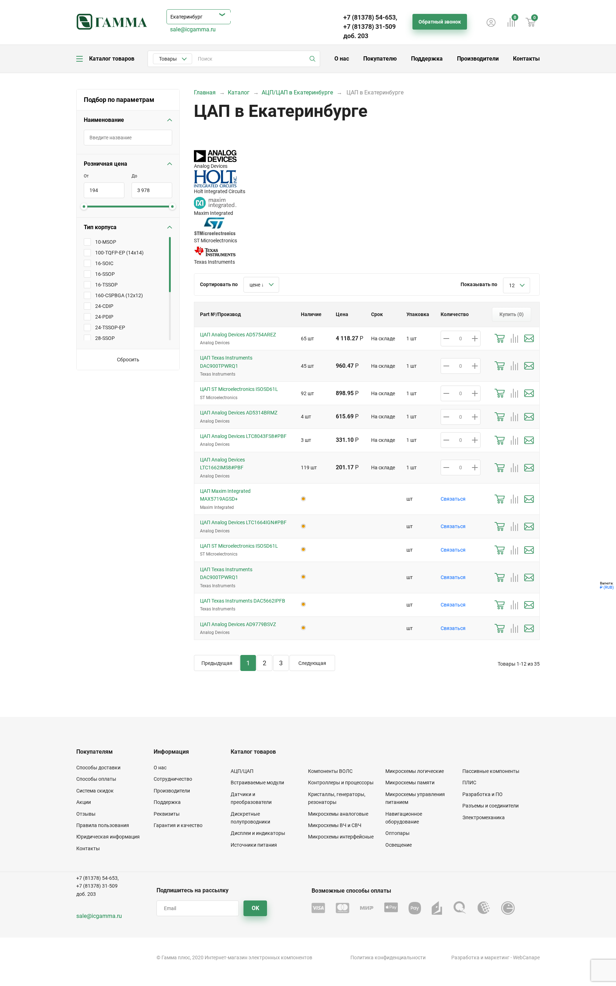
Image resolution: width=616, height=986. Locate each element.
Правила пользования (102, 825)
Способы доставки (98, 767)
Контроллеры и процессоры (341, 782)
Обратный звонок (440, 22)
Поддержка (427, 58)
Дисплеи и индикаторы (258, 833)
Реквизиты (167, 814)
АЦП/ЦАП (242, 771)
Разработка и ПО (482, 794)
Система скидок (95, 791)
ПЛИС (469, 782)
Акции (83, 802)
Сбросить (128, 359)
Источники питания (254, 845)
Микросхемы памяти (410, 782)
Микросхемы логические (414, 771)
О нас (341, 58)
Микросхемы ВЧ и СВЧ (334, 825)
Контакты (526, 58)
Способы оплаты (96, 779)
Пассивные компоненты (490, 771)
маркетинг (496, 957)
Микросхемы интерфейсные (341, 837)
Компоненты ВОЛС (330, 771)
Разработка (465, 957)
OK (255, 908)
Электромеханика (483, 817)
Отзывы (86, 814)
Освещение (398, 845)
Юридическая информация (108, 837)
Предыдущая (216, 663)
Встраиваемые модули (257, 782)
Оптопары (397, 833)
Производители (478, 58)
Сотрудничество (173, 779)
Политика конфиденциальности (388, 957)
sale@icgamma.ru (193, 29)
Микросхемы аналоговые (338, 814)
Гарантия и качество (178, 825)
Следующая (312, 663)
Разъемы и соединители (490, 806)
